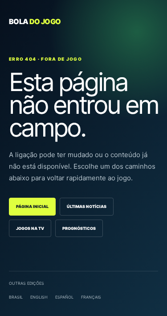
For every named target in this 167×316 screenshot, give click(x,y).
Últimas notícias (86, 206)
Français (91, 297)
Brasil (16, 297)
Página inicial (32, 206)
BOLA (35, 21)
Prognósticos (79, 228)
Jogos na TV (30, 228)
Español (64, 297)
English (39, 297)
